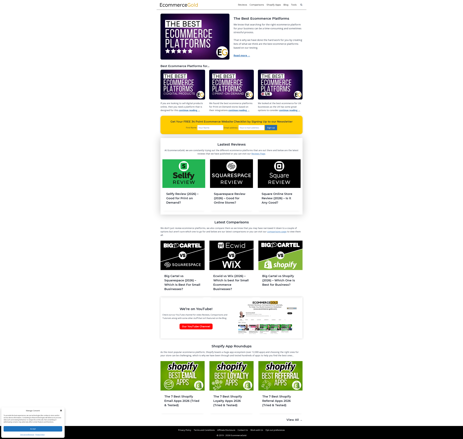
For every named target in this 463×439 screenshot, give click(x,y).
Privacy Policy (40, 435)
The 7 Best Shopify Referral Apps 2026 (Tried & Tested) (276, 401)
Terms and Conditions (204, 430)
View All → (294, 420)
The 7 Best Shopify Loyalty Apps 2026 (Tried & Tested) (227, 401)
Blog (285, 4)
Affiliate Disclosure (226, 430)
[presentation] (183, 173)
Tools (294, 4)
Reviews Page (258, 153)
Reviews (242, 4)
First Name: (191, 127)
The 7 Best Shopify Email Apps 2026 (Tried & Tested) (181, 401)
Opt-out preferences (27, 435)
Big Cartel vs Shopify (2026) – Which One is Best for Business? (278, 280)
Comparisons (257, 4)
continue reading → (189, 110)
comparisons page (276, 231)
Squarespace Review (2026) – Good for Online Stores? (229, 198)
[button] (61, 410)
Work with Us (256, 430)
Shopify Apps (274, 4)
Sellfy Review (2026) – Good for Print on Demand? (182, 198)
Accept (33, 429)
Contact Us (243, 430)
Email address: (231, 127)
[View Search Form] (301, 5)
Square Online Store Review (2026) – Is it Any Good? (277, 198)
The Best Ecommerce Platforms (261, 18)
